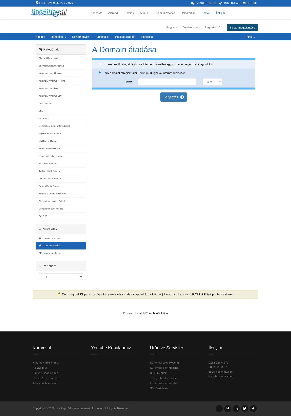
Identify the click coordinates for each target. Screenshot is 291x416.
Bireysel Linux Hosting (49, 58)
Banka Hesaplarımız (45, 372)
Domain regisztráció (52, 238)
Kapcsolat (147, 37)
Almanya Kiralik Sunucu (50, 178)
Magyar (170, 27)
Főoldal (40, 37)
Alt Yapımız (40, 367)
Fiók (249, 37)
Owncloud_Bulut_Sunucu (51, 156)
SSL (41, 111)
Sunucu (144, 12)
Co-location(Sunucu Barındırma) (54, 126)
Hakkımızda (188, 12)
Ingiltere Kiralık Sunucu (50, 133)
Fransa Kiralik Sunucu (49, 186)
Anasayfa (96, 12)
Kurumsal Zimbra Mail (164, 383)
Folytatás (172, 97)
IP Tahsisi (43, 118)
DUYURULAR (232, 3)
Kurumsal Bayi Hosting (164, 367)
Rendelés (57, 37)
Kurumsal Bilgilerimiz (46, 362)
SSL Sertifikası (159, 388)
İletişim (220, 12)
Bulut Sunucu (45, 103)
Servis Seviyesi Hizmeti (50, 148)
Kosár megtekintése (242, 27)
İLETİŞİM (252, 3)
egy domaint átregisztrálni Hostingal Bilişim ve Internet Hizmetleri (145, 72)
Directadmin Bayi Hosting (51, 209)
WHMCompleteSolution (153, 313)
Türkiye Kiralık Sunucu (164, 378)
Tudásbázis (102, 37)
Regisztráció (212, 27)
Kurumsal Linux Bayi (48, 88)
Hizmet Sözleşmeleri (45, 378)
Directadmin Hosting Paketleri (53, 201)
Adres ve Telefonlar (45, 383)
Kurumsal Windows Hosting (52, 81)
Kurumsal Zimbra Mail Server (53, 193)
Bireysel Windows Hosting (51, 66)
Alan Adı (113, 12)
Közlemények (80, 37)
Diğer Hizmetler (165, 12)
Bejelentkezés (191, 27)
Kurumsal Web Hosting (164, 362)
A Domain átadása (51, 245)
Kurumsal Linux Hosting (50, 73)
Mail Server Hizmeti (48, 141)
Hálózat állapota (125, 37)
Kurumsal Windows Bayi (50, 96)
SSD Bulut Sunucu (47, 163)
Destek (206, 12)
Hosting (129, 12)
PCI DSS (43, 216)
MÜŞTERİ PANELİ (206, 3)
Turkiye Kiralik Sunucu (49, 171)
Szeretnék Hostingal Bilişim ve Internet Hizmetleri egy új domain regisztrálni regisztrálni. (159, 64)
